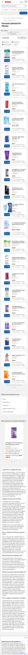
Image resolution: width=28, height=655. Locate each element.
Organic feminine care (9, 408)
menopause (5, 489)
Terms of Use (23, 653)
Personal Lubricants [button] (7, 44)
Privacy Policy (16, 653)
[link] (18, 55)
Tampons (5, 405)
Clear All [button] (15, 44)
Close (25, 637)
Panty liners (6, 402)
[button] (22, 38)
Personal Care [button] (6, 42)
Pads (4, 399)
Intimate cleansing (8, 412)
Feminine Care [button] (16, 42)
